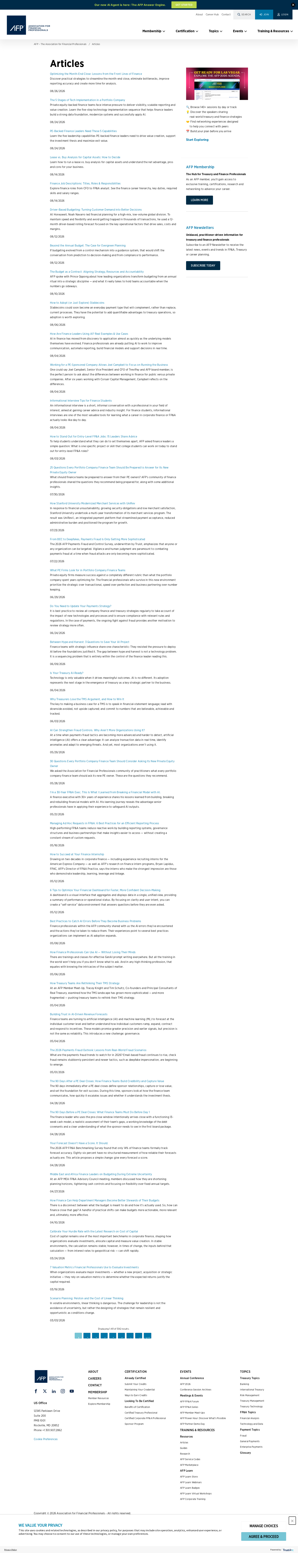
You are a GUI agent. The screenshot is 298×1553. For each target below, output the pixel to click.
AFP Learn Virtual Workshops (196, 1493)
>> (140, 1338)
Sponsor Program (134, 1424)
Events (238, 31)
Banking (244, 1384)
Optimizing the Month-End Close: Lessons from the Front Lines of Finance (96, 73)
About (199, 14)
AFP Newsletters (200, 227)
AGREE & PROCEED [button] (264, 1536)
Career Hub (212, 14)
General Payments (250, 1441)
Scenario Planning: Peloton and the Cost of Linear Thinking (86, 1298)
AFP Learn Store (189, 1476)
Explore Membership (99, 1404)
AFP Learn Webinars (191, 1482)
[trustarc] (287, 1549)
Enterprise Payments (251, 1446)
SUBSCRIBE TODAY (203, 265)
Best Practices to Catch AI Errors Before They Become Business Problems (95, 921)
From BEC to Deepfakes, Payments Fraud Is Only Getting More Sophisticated (97, 539)
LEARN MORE (199, 200)
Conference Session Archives (195, 1389)
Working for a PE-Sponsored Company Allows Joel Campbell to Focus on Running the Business (109, 364)
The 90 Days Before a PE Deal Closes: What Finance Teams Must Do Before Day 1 (100, 1112)
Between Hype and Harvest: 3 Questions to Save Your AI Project (89, 642)
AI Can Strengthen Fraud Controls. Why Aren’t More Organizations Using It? (97, 730)
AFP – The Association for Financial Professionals (60, 44)
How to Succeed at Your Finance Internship (77, 854)
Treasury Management (252, 1400)
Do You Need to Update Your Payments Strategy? (80, 606)
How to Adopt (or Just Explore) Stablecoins (77, 302)
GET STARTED (184, 4)
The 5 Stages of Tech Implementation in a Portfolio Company (87, 100)
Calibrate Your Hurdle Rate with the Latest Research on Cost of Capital (94, 1231)
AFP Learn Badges (190, 1487)
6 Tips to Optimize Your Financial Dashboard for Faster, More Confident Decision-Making (105, 890)
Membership (151, 31)
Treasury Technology (251, 1406)
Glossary (245, 1452)
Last (147, 1338)
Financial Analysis (249, 1418)
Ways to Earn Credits (136, 1395)
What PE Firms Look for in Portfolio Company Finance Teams (87, 570)
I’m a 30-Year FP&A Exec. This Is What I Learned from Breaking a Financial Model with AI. (105, 792)
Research (185, 1453)
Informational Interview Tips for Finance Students (81, 400)
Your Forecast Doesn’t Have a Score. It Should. (79, 1143)
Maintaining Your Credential (140, 1389)
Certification (185, 31)
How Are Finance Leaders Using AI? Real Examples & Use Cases (89, 333)
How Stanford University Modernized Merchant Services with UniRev (92, 503)
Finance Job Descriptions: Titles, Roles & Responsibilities (85, 183)
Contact (226, 14)
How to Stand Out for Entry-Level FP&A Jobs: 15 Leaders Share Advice (93, 436)
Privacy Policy (10, 1549)
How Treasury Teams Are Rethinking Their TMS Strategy (85, 983)
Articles (96, 44)
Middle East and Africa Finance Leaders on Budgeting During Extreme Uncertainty (101, 1174)
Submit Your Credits (136, 1384)
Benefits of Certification (137, 1407)
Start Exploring (197, 140)
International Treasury (252, 1389)
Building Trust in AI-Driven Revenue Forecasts (78, 1014)
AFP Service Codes (190, 1459)
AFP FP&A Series (189, 1407)
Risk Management (249, 1395)
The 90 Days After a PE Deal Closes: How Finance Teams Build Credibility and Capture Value (107, 1081)
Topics (214, 31)
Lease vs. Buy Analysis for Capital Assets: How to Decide (85, 157)
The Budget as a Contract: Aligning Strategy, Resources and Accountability (97, 271)
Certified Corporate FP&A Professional (145, 1418)
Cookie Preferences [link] (46, 1439)
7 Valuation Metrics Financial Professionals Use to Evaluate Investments (94, 1267)
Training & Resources (273, 31)
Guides (183, 1448)
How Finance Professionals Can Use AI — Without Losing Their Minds (93, 952)
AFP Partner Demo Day (192, 1424)
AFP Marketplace (189, 1465)
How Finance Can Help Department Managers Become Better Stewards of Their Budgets (104, 1200)
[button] (292, 1521)
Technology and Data (251, 1424)
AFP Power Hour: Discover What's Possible (203, 1418)
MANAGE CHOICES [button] (264, 1525)
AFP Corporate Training (193, 1499)
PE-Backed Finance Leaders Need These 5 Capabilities (83, 131)
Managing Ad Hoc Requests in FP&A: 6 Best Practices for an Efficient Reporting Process (104, 823)
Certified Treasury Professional (141, 1412)
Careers (94, 1378)
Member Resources (98, 1398)
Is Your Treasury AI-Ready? (66, 673)
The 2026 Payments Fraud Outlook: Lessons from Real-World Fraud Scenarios (98, 1050)
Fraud (243, 1435)
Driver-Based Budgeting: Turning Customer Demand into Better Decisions (96, 209)
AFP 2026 (185, 1384)
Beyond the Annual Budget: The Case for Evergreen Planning (88, 245)
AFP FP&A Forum (189, 1401)
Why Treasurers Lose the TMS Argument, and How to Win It (87, 699)
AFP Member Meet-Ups (192, 1412)
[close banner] (293, 5)
